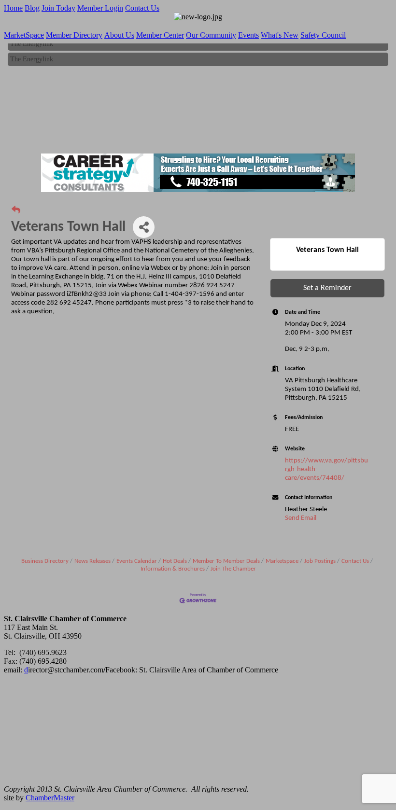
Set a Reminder (327, 288)
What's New (279, 35)
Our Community (211, 35)
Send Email (300, 518)
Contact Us (142, 8)
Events (248, 35)
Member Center (160, 35)
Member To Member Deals (226, 561)
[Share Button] (144, 227)
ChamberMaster (50, 798)
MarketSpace (24, 35)
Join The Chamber (233, 569)
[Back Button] (16, 210)
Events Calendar (136, 561)
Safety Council (323, 35)
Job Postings (320, 561)
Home (13, 8)
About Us (119, 35)
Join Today (58, 8)
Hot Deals (175, 561)
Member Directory (74, 35)
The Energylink (31, 56)
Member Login (100, 8)
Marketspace (282, 561)
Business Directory (45, 561)
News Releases (92, 561)
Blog (32, 8)
